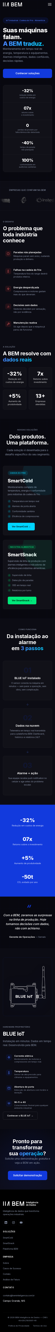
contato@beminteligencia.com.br (19, 1295)
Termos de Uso (40, 1326)
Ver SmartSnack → (22, 600)
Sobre (6, 1263)
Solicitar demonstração (27, 1175)
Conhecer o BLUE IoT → (20, 1115)
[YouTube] (21, 1222)
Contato (7, 1274)
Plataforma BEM (10, 1249)
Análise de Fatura (11, 1279)
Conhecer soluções (28, 73)
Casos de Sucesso (12, 1268)
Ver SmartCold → (21, 526)
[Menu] (49, 4)
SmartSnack (8, 1243)
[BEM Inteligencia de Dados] (12, 4)
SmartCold (8, 1237)
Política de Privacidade (18, 1326)
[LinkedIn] (6, 1222)
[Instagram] (13, 1222)
